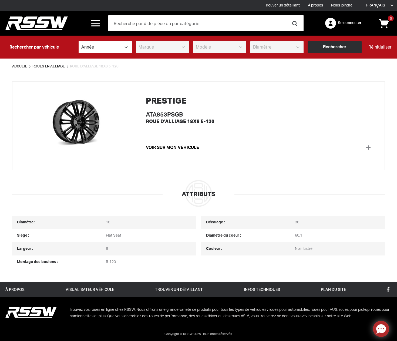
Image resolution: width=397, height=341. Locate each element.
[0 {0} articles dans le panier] (383, 23)
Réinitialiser (380, 47)
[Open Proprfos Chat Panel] (381, 329)
